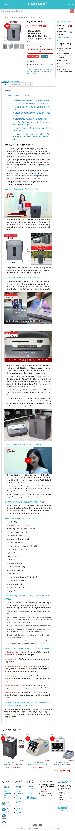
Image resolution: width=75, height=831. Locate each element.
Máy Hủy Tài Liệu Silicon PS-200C (18, 95)
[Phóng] (5, 39)
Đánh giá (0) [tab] (28, 84)
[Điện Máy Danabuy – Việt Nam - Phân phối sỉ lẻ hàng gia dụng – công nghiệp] (37, 4)
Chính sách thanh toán (18, 798)
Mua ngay (44, 56)
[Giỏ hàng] (73, 4)
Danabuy (40, 692)
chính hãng (42, 69)
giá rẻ (32, 71)
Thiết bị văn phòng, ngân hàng (19, 17)
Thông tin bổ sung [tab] (15, 84)
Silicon (47, 709)
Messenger (4, 818)
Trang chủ (4, 17)
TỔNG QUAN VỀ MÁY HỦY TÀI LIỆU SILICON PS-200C (31, 100)
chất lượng (36, 69)
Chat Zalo (4, 812)
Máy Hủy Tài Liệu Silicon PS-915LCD (13, 764)
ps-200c (49, 71)
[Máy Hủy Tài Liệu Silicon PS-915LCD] (12, 747)
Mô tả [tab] (5, 84)
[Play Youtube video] (28, 205)
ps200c (28, 73)
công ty (47, 69)
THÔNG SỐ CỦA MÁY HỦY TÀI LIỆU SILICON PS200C (30, 119)
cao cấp (31, 69)
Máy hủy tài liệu (36, 17)
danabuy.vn (36, 176)
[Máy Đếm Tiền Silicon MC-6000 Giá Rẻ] (37, 747)
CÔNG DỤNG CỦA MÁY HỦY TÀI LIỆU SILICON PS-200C (31, 104)
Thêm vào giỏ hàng (33, 56)
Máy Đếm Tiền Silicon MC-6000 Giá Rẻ (37, 764)
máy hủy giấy (37, 71)
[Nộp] (72, 11)
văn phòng (33, 73)
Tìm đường (4, 805)
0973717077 (10, 176)
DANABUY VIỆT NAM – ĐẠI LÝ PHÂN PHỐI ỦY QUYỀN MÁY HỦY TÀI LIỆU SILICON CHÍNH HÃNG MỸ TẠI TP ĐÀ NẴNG (31, 136)
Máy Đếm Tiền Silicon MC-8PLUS (62, 764)
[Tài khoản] (69, 4)
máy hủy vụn (44, 71)
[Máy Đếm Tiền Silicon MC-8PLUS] (62, 747)
